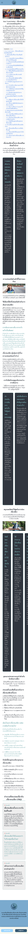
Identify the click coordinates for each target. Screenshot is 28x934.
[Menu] (2, 2)
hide (11, 49)
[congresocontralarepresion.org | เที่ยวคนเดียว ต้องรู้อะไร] (14, 2)
